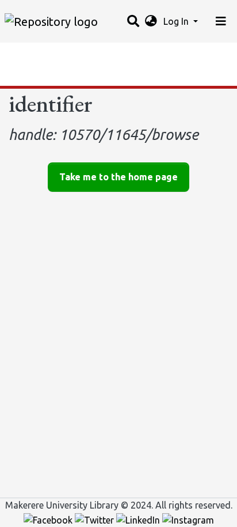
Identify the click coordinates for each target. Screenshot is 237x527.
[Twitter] (95, 519)
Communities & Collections (65, 55)
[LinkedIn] (139, 519)
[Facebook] (49, 519)
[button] (151, 21)
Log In (177, 21)
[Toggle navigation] (221, 21)
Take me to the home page (118, 177)
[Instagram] (188, 519)
